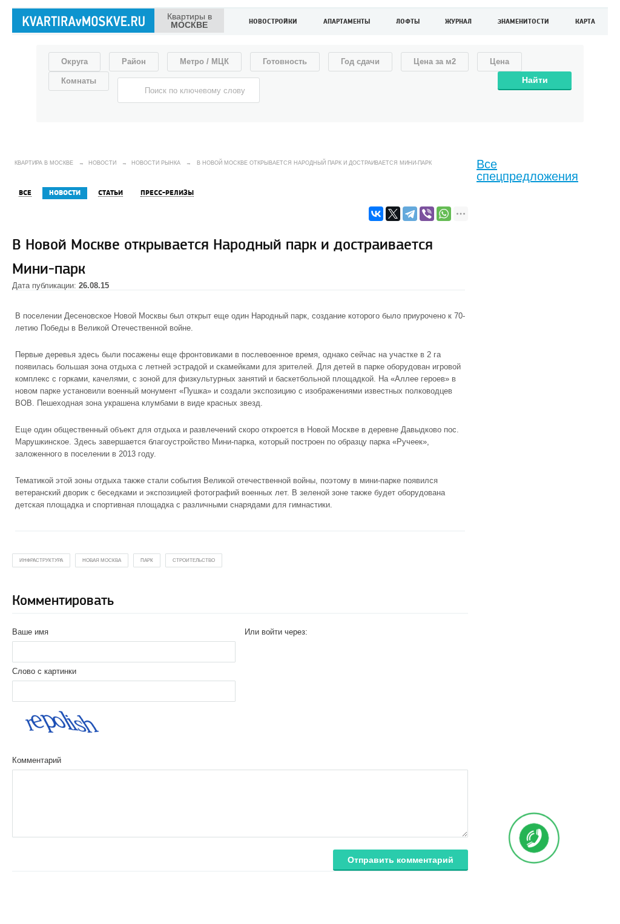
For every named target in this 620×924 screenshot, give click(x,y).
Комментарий (36, 760)
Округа (74, 61)
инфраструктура (41, 560)
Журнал (458, 22)
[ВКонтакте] (376, 213)
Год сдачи (360, 61)
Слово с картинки (44, 671)
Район (134, 61)
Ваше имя (30, 631)
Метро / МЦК (204, 61)
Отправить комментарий (400, 860)
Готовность (285, 61)
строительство (194, 560)
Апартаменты (346, 22)
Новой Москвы (140, 315)
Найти (535, 80)
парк (146, 560)
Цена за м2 (435, 61)
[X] (393, 213)
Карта (585, 22)
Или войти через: (276, 631)
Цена (499, 61)
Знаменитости (523, 22)
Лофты (408, 22)
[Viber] (427, 213)
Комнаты (78, 80)
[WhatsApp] (444, 213)
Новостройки (273, 22)
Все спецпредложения (527, 170)
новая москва (101, 560)
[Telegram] (410, 213)
